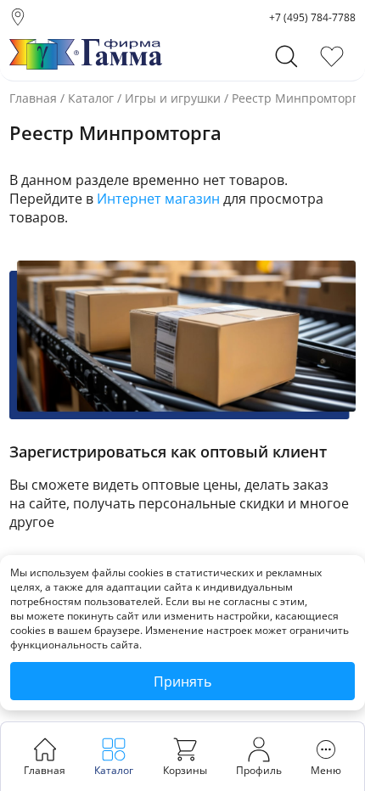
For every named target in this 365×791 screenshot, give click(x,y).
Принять (182, 681)
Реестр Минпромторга (298, 98)
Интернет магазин (158, 198)
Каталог (91, 98)
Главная (33, 98)
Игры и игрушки (173, 98)
